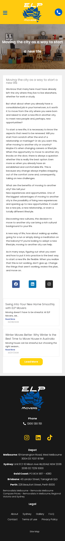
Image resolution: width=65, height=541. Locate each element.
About (14, 514)
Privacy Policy (50, 519)
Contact (13, 519)
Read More (10, 319)
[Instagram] (26, 437)
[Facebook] (15, 437)
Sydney (27, 514)
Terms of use (29, 519)
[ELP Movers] (32, 398)
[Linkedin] (38, 437)
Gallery (40, 514)
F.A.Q (51, 514)
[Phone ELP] (58, 12)
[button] (5, 12)
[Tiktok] (49, 437)
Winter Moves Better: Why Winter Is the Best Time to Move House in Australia (30, 336)
